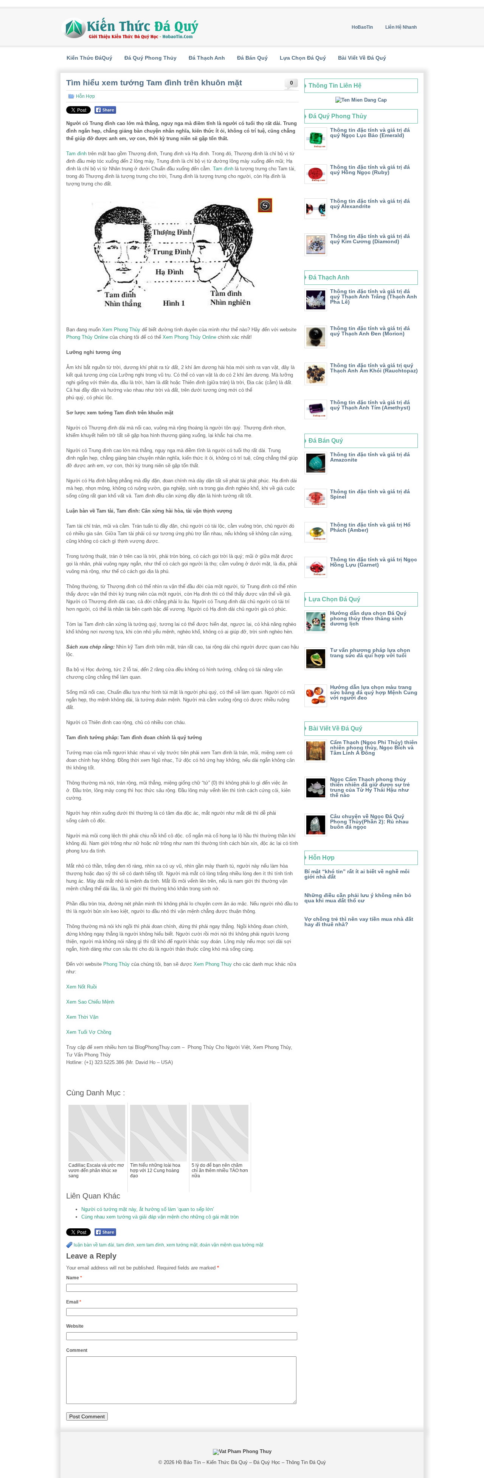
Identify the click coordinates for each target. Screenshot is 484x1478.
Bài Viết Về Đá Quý (362, 58)
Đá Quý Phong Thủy (150, 58)
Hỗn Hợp (85, 96)
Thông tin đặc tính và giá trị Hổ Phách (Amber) (370, 527)
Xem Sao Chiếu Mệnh (90, 1002)
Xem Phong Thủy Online (189, 337)
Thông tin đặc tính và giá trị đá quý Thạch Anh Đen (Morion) (370, 331)
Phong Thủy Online (87, 337)
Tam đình (76, 153)
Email (73, 1302)
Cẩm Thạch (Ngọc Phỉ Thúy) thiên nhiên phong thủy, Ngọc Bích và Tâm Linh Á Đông (373, 747)
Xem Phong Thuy (213, 964)
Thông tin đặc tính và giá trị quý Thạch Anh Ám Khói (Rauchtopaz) (374, 368)
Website (75, 1326)
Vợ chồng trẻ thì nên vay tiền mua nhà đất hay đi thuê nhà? (358, 921)
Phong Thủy (116, 964)
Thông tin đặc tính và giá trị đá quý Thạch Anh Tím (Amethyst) (370, 405)
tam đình (125, 1245)
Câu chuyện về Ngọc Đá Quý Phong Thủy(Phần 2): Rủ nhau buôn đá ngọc (369, 821)
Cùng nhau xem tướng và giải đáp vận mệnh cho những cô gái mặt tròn (160, 1217)
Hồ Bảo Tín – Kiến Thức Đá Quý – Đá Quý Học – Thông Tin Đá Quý (251, 1462)
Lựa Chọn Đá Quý (303, 58)
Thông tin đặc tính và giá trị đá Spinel (370, 494)
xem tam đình (150, 1245)
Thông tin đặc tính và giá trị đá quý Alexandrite (370, 203)
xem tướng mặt (181, 1245)
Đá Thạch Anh (207, 58)
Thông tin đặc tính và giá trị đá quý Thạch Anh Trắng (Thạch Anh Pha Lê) (373, 296)
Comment (76, 1350)
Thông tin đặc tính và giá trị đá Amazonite (370, 457)
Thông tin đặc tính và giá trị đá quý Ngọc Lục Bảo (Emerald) (370, 132)
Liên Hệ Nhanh (401, 27)
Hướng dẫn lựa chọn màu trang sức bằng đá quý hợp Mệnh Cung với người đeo (373, 692)
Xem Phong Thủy (121, 329)
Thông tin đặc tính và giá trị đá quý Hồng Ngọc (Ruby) (370, 169)
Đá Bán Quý (252, 58)
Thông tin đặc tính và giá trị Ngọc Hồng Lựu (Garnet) (373, 562)
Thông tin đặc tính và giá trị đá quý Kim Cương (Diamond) (370, 238)
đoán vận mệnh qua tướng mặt (231, 1245)
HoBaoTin (362, 27)
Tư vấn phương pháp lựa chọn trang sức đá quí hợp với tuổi (370, 652)
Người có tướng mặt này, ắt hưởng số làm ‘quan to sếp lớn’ (147, 1209)
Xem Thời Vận (82, 1017)
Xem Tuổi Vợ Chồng (88, 1032)
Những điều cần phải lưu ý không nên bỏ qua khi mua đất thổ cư (357, 897)
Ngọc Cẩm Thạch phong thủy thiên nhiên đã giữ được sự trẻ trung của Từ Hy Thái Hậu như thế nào (370, 787)
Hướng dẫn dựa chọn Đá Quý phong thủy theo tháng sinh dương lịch (368, 618)
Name (74, 1277)
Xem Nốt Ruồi (81, 987)
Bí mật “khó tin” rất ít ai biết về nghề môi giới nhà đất (357, 874)
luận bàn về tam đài (94, 1245)
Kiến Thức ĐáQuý (89, 58)
